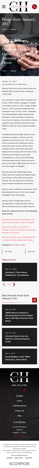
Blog (19, 416)
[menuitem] (9, 458)
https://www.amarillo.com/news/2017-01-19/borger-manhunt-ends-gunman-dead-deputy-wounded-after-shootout (19, 230)
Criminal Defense (19, 406)
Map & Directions (19, 435)
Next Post (31, 251)
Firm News (16, 245)
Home (19, 401)
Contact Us (19, 411)
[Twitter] (19, 390)
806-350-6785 (19, 385)
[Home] (18, 7)
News (23, 245)
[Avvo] (24, 390)
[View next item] (14, 284)
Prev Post (8, 251)
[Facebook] (15, 390)
